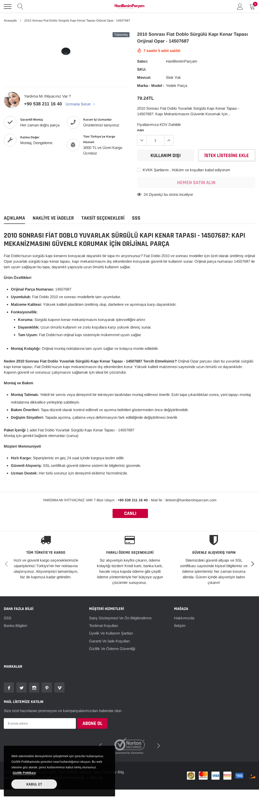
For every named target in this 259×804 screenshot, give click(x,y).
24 (146, 194)
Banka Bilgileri (15, 625)
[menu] (7, 6)
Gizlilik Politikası (24, 773)
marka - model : (150, 85)
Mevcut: (144, 77)
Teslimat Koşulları (103, 625)
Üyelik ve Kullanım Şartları (111, 633)
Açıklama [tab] (14, 218)
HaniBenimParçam (181, 61)
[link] (9, 687)
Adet (140, 130)
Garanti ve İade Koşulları (109, 641)
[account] (240, 6)
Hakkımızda (184, 618)
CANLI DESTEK (130, 514)
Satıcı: (142, 61)
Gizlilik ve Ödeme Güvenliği (112, 648)
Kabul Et (34, 784)
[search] (20, 6)
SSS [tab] (136, 218)
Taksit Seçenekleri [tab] (102, 218)
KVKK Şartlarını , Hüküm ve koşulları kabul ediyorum (186, 170)
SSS (7, 618)
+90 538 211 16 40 (43, 103)
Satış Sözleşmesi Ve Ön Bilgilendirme (120, 618)
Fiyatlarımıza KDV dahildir (159, 124)
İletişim (180, 625)
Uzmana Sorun (79, 104)
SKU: (141, 69)
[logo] (129, 6)
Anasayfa (10, 20)
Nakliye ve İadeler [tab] (53, 218)
